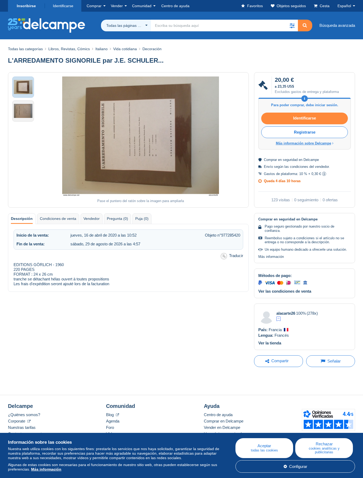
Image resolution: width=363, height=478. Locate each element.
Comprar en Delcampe (223, 421)
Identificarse (63, 6)
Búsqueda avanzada (337, 25)
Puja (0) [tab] (142, 218)
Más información (271, 257)
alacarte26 (285, 313)
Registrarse (304, 132)
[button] (292, 25)
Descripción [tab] (22, 218)
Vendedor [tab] (91, 218)
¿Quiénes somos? (24, 414)
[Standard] (278, 319)
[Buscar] (304, 25)
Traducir (236, 255)
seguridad (290, 160)
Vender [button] (117, 6)
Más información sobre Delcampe (303, 143)
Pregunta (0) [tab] (117, 218)
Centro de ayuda (218, 414)
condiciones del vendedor (309, 167)
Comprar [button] (94, 6)
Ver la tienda (269, 343)
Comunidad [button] (141, 6)
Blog (110, 414)
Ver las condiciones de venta (284, 291)
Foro (110, 427)
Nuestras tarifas (22, 427)
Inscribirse (26, 6)
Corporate (17, 421)
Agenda (112, 421)
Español (344, 6)
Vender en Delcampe (222, 427)
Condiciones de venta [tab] (58, 218)
